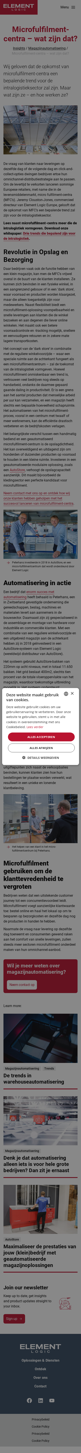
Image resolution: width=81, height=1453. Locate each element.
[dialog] (40, 726)
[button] (40, 758)
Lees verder (35, 727)
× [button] (72, 693)
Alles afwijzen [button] (41, 748)
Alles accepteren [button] (41, 737)
